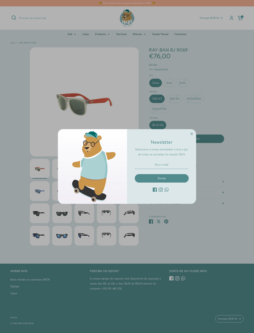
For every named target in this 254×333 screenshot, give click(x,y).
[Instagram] (161, 190)
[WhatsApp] (166, 190)
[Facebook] (155, 190)
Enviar (162, 178)
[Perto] (191, 133)
